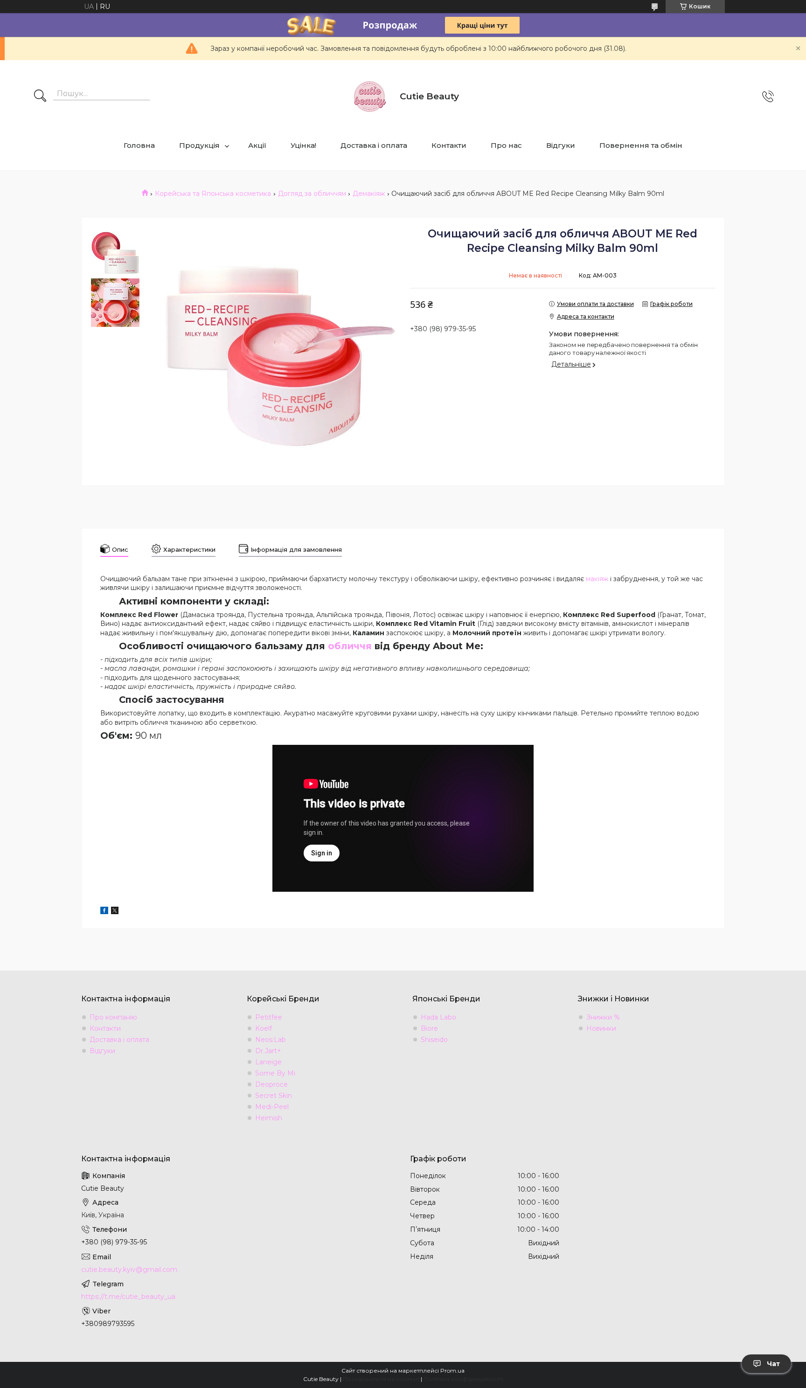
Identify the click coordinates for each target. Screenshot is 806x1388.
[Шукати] (40, 96)
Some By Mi (275, 1073)
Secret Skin (273, 1095)
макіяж (597, 579)
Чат (773, 1364)
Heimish (268, 1118)
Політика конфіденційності (463, 1378)
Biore (429, 1028)
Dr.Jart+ (268, 1051)
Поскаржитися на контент (381, 1378)
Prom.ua (452, 1370)
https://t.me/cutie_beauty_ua (128, 1296)
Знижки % (603, 1017)
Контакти (448, 145)
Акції (257, 145)
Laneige (268, 1062)
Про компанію (113, 1017)
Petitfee (268, 1017)
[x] (114, 912)
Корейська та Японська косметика (213, 193)
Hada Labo (438, 1017)
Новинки (601, 1028)
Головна (139, 145)
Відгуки (560, 145)
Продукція (199, 145)
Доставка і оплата (373, 145)
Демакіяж (369, 193)
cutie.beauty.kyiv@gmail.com (129, 1269)
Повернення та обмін (640, 145)
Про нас (506, 145)
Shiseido (434, 1039)
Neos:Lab (270, 1039)
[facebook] (104, 912)
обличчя (350, 646)
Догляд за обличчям (312, 193)
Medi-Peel (272, 1107)
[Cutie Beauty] (369, 96)
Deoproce (271, 1084)
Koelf (263, 1028)
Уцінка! (303, 145)
